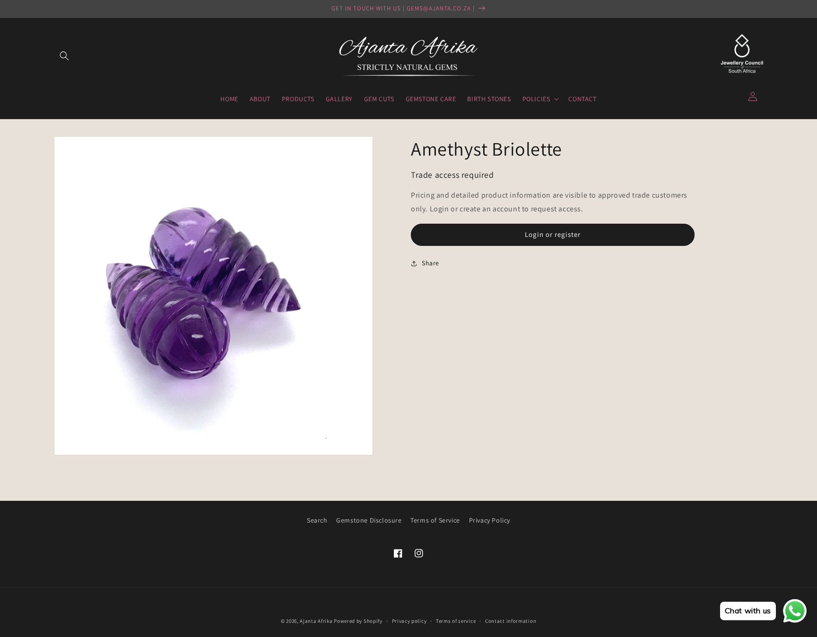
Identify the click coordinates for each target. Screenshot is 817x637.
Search (317, 520)
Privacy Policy (489, 520)
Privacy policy (409, 621)
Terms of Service (435, 520)
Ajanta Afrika (316, 621)
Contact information (510, 621)
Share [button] (430, 263)
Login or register (553, 234)
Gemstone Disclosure (368, 520)
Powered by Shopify (358, 621)
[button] (64, 55)
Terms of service (456, 621)
